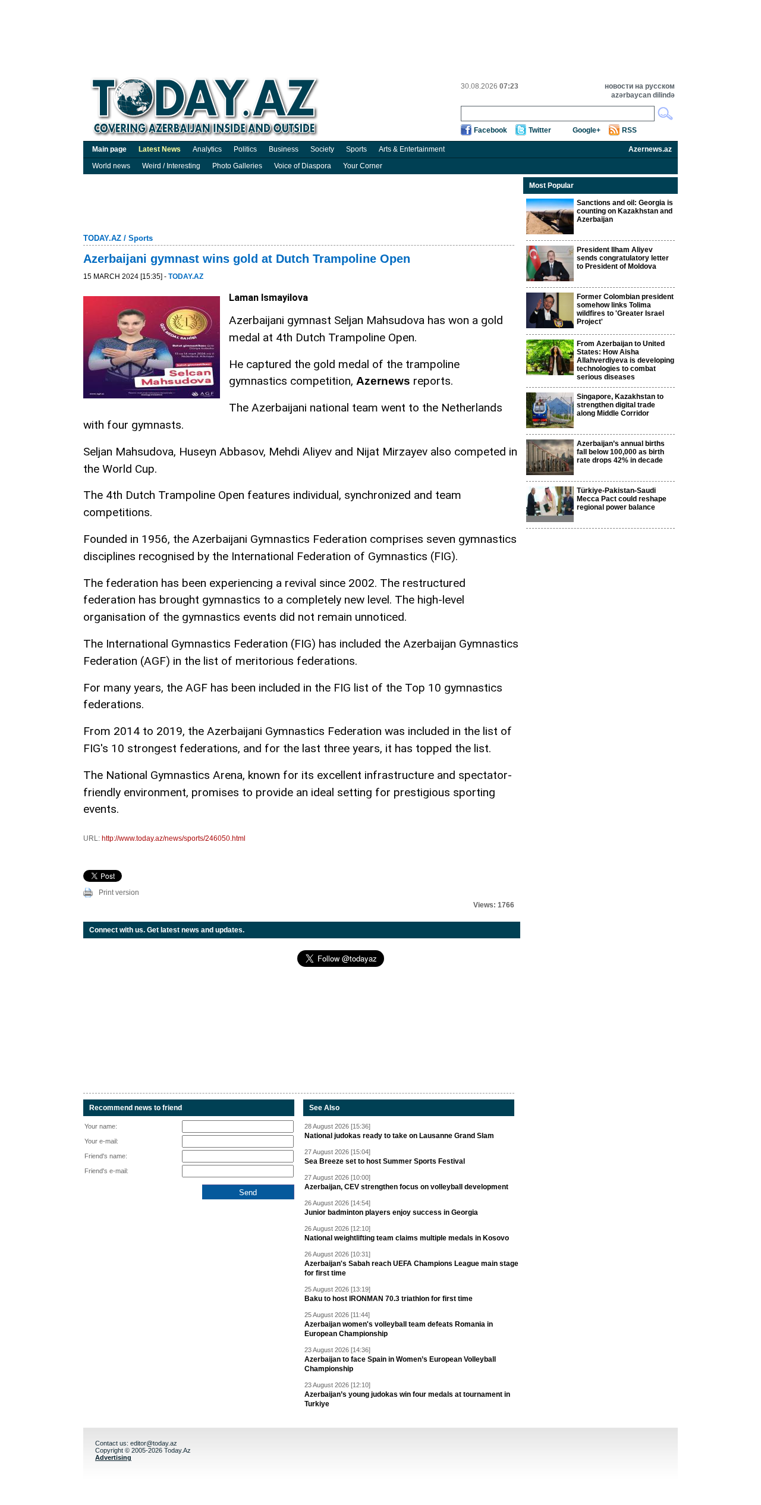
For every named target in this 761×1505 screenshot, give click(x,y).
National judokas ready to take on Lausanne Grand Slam (399, 1136)
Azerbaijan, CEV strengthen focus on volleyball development (406, 1187)
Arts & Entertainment (412, 149)
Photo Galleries (237, 166)
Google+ (586, 130)
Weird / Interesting (171, 166)
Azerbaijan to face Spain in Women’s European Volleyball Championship (400, 1364)
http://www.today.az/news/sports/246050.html (174, 838)
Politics (245, 149)
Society (322, 149)
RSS (629, 130)
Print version (119, 892)
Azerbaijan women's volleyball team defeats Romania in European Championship (398, 1329)
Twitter (540, 130)
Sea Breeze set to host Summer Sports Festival (384, 1161)
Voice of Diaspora (302, 166)
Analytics (207, 149)
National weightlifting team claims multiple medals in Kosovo (406, 1238)
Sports (356, 149)
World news (111, 166)
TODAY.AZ (102, 238)
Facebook (490, 130)
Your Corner (362, 166)
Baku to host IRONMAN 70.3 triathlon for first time (388, 1299)
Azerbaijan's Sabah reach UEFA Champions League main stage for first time (411, 1268)
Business (283, 149)
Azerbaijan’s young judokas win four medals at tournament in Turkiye (407, 1399)
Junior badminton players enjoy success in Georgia (391, 1212)
